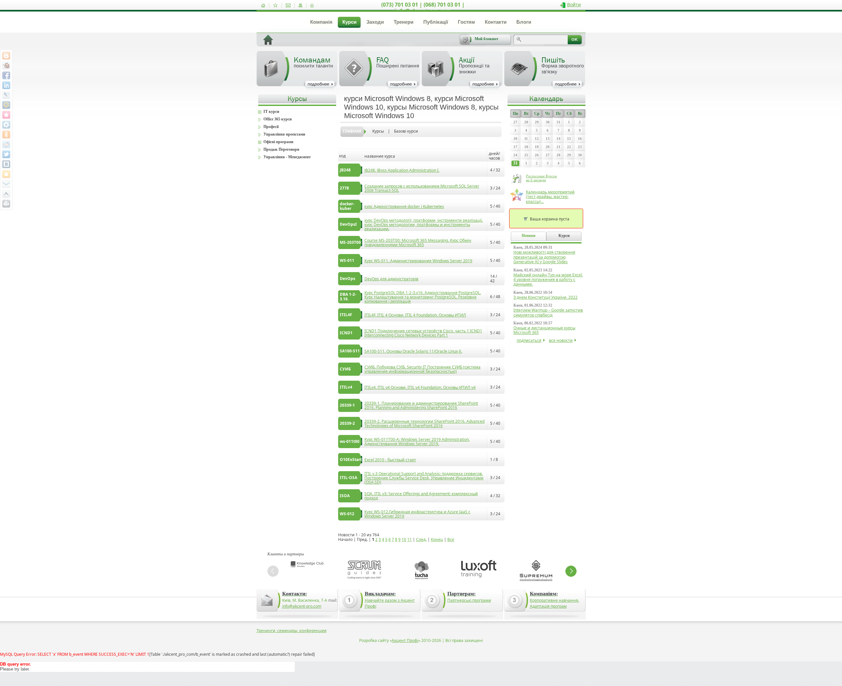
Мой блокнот (486, 39)
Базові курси (406, 131)
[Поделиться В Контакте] (6, 164)
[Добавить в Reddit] (6, 144)
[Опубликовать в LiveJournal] (6, 95)
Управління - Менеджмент (287, 157)
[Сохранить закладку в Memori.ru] (6, 115)
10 (404, 539)
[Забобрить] (6, 65)
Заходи (375, 22)
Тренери (403, 22)
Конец (437, 539)
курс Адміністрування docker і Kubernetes (404, 206)
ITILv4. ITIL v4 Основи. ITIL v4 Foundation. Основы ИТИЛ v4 (420, 387)
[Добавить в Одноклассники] (6, 135)
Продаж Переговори (281, 149)
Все (450, 539)
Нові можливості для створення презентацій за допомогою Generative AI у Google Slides (544, 257)
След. (421, 539)
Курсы (378, 131)
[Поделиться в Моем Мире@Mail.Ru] (6, 105)
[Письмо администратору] (288, 5)
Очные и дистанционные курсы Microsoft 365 (544, 330)
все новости (561, 340)
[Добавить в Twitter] (6, 154)
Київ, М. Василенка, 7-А (304, 600)
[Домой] (263, 5)
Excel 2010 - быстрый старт (390, 460)
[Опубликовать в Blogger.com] (6, 56)
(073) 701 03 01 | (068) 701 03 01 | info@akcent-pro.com (423, 7)
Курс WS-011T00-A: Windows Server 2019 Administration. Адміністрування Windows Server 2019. (417, 441)
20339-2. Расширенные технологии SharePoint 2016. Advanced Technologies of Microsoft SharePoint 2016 (424, 423)
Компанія (321, 22)
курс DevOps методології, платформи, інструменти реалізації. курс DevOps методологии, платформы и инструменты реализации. (423, 224)
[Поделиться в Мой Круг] (6, 125)
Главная (352, 131)
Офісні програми (278, 142)
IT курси (271, 111)
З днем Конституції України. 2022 (545, 297)
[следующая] (571, 571)
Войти (574, 4)
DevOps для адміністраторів (391, 279)
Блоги (523, 22)
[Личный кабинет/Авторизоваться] (311, 5)
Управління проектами (284, 134)
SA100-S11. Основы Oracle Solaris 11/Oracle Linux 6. (413, 351)
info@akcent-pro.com (301, 606)
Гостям (466, 22)
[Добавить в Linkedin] (6, 85)
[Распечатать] (6, 204)
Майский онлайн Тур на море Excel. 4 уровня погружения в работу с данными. (548, 279)
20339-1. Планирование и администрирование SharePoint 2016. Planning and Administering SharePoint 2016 (421, 405)
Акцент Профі (405, 640)
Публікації (435, 22)
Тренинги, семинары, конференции (292, 630)
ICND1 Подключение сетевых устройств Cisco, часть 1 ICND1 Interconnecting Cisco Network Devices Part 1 (423, 333)
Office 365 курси (277, 119)
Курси (349, 22)
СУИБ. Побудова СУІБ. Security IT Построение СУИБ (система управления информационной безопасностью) (422, 369)
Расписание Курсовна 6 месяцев (541, 178)
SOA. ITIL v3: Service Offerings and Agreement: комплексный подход (421, 496)
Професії (271, 126)
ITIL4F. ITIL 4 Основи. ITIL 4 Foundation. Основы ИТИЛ (415, 315)
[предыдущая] (273, 571)
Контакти (496, 22)
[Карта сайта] (300, 5)
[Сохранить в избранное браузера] (6, 174)
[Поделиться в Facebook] (6, 75)
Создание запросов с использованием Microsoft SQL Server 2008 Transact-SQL (421, 188)
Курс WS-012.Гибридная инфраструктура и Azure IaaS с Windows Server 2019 (417, 514)
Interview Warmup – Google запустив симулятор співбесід (548, 312)
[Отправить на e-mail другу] (6, 184)
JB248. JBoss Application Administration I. (401, 170)
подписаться (529, 340)
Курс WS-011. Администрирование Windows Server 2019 (418, 261)
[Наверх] (6, 194)
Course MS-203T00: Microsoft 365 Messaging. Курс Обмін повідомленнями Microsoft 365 (417, 242)
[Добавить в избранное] (275, 5)
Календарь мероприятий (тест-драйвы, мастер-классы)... (550, 196)
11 (409, 539)
